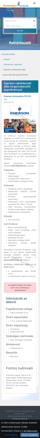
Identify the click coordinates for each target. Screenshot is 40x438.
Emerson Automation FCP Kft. (17, 96)
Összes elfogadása (29, 435)
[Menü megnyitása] (34, 3)
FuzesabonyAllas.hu (20, 419)
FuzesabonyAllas (8, 54)
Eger (5, 99)
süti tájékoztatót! (30, 431)
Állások (7, 59)
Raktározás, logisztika (13, 64)
